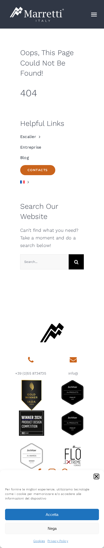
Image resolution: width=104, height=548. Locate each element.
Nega (52, 528)
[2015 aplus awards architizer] (31, 445)
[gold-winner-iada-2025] (31, 382)
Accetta (52, 514)
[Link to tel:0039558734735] (30, 360)
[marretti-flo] (72, 445)
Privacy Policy (57, 541)
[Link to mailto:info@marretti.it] (73, 360)
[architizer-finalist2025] (72, 382)
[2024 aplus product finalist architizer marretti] (72, 412)
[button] (96, 476)
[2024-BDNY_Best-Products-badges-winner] (31, 412)
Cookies (39, 541)
